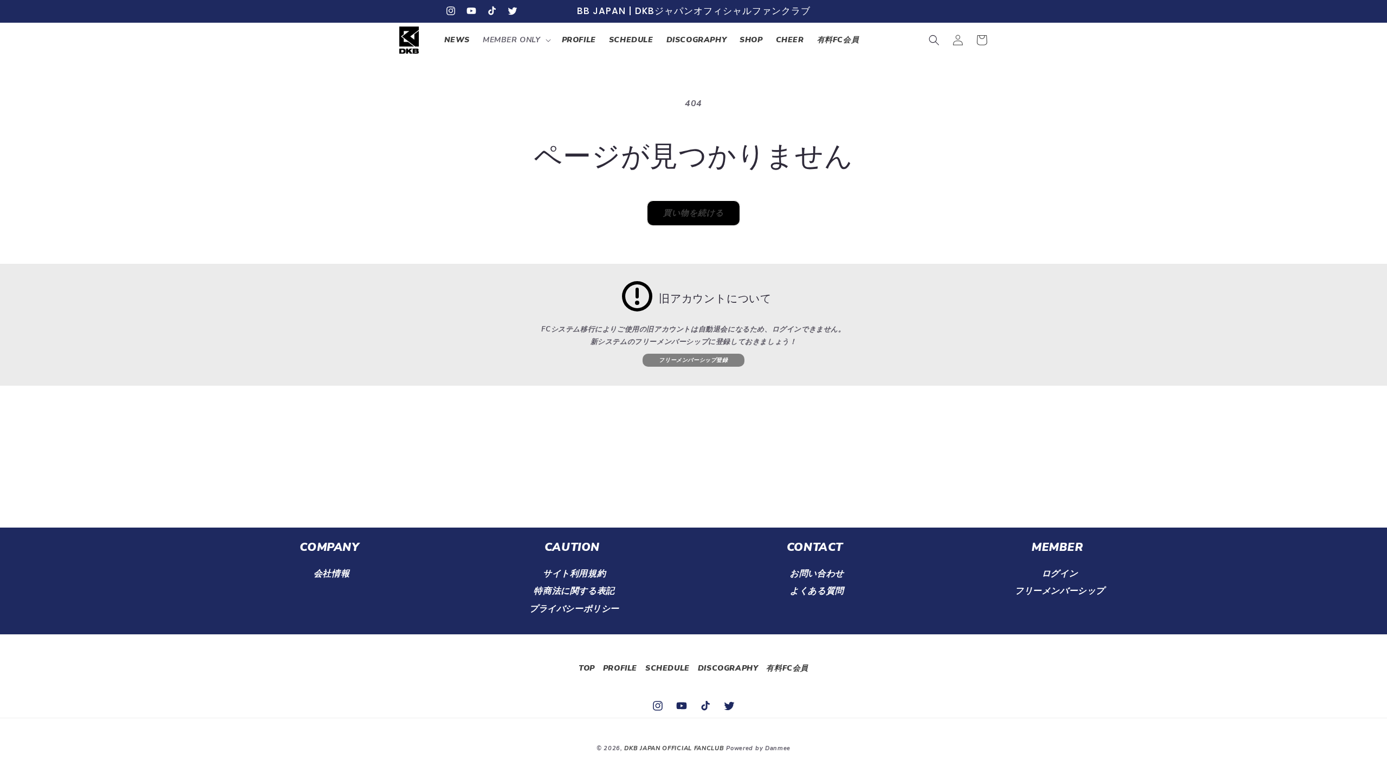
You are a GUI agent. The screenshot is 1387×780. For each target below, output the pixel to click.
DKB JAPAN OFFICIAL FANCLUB (674, 748)
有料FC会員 (787, 668)
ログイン (1060, 574)
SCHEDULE (667, 668)
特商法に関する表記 (574, 591)
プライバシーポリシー (574, 609)
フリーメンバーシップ (1060, 591)
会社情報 (331, 574)
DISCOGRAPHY (728, 668)
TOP (587, 668)
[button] (515, 40)
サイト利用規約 (574, 574)
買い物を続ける (693, 212)
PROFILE (620, 668)
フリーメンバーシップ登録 (693, 360)
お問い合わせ (817, 574)
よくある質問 (817, 591)
